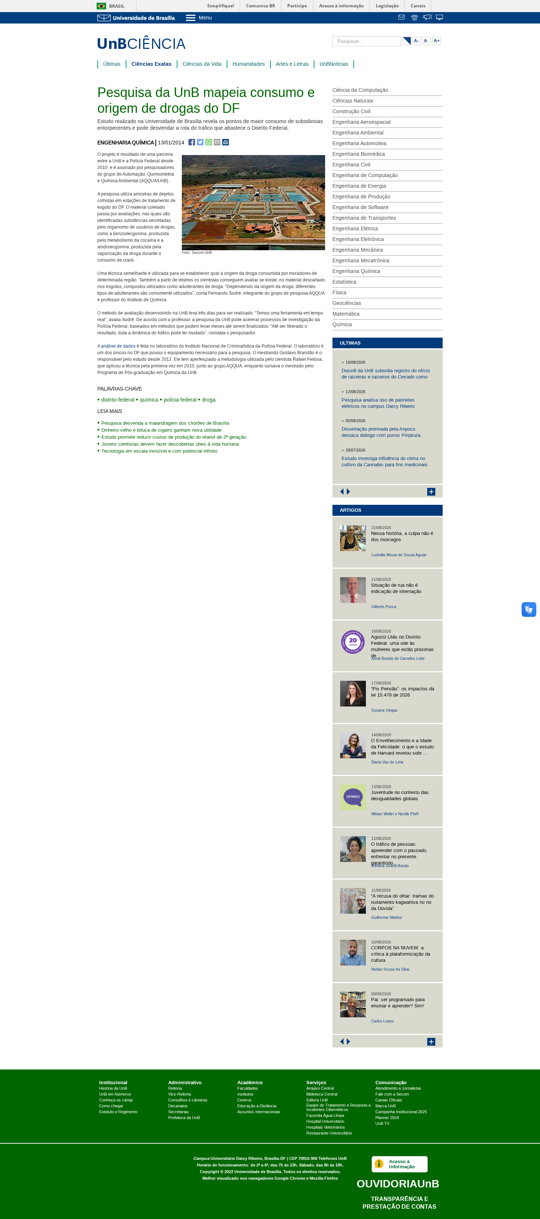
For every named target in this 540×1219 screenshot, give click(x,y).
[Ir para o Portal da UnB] (137, 17)
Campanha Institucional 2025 (401, 1112)
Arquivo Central (320, 1088)
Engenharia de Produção (361, 197)
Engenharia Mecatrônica (360, 261)
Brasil (117, 6)
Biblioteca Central (321, 1094)
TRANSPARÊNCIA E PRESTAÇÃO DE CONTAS (399, 1203)
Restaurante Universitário (329, 1133)
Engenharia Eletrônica (358, 239)
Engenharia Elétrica (355, 229)
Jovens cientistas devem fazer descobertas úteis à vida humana (170, 444)
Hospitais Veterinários (325, 1127)
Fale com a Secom (392, 1094)
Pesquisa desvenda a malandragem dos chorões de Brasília (165, 423)
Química (342, 324)
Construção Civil (351, 111)
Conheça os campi (116, 1100)
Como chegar (111, 1106)
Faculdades (247, 1088)
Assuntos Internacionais (258, 1112)
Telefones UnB (332, 1158)
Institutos (245, 1094)
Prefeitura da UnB (184, 1118)
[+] (427, 491)
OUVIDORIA (398, 1183)
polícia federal (180, 400)
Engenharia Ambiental (358, 133)
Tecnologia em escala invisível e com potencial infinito (159, 451)
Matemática (346, 314)
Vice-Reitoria (179, 1094)
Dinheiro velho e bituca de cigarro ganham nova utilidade (161, 430)
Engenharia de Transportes (364, 218)
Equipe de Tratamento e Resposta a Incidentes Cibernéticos (338, 1107)
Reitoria (175, 1088)
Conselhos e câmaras (188, 1100)
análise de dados (118, 346)
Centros (244, 1100)
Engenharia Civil (351, 165)
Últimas (111, 64)
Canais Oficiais (388, 1100)
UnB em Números (115, 1094)
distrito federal (117, 400)
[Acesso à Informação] (379, 1164)
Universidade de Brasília (257, 1172)
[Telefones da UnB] (415, 18)
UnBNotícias (334, 64)
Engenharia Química (125, 143)
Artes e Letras (292, 64)
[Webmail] (402, 18)
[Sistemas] (440, 18)
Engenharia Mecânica (357, 250)
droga (209, 400)
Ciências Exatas (152, 64)
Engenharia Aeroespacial (361, 122)
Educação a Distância (256, 1106)
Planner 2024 (387, 1118)
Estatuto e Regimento (118, 1112)
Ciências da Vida (202, 64)
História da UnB (113, 1088)
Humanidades (249, 64)
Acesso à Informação (402, 1164)
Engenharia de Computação (365, 175)
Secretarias (178, 1112)
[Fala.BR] (427, 18)
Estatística (344, 282)
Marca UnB (385, 1106)
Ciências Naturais (352, 101)
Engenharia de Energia (359, 186)
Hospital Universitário (325, 1121)
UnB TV (382, 1124)
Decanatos (178, 1106)
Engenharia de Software (360, 207)
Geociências (346, 303)
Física (339, 293)
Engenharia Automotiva (359, 143)
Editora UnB (317, 1100)
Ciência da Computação (360, 90)
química (149, 400)
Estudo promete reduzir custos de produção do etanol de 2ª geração (173, 437)
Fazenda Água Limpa (325, 1116)
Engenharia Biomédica (358, 154)
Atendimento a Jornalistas (398, 1088)
